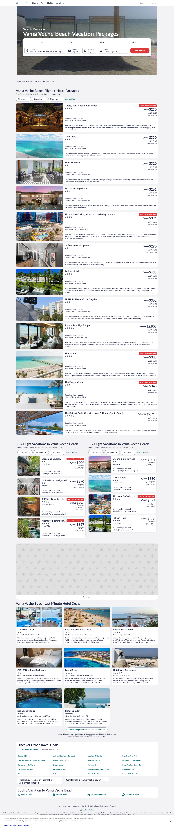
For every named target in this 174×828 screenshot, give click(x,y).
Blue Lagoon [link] (22, 774)
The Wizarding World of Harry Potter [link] (31, 760)
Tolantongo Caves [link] (59, 769)
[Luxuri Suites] (110, 146)
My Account (153, 3)
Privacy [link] (59, 806)
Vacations (60, 3)
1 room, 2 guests (110, 52)
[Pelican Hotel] (110, 282)
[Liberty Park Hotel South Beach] (110, 117)
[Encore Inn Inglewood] (110, 198)
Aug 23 (75, 52)
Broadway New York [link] (129, 756)
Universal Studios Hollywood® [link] (64, 756)
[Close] (170, 821)
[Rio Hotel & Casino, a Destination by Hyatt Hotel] (110, 226)
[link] (34, 794)
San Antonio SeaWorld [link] (26, 765)
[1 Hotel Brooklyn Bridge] (110, 336)
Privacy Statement (10, 825)
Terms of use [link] (66, 806)
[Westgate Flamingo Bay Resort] (63, 528)
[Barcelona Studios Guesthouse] (63, 466)
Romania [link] (38, 81)
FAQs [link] (82, 806)
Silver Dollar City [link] (94, 774)
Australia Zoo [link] (92, 765)
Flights (50, 3)
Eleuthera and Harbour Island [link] (98, 769)
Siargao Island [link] (58, 765)
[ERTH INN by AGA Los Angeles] (110, 309)
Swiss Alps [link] (57, 774)
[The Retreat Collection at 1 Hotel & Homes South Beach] (110, 423)
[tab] (40, 42)
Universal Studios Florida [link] (131, 760)
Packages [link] (30, 81)
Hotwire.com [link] (21, 81)
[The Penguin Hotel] (110, 394)
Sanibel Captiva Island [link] (61, 760)
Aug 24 (91, 52)
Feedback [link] (113, 806)
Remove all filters (70, 99)
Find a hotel (140, 51)
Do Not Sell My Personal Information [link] (97, 806)
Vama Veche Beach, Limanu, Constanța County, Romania (47, 52)
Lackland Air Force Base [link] (131, 774)
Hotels (35, 3)
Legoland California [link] (95, 756)
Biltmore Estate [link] (128, 769)
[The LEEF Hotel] (110, 172)
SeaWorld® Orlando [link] (25, 769)
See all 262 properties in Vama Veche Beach (87, 730)
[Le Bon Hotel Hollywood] (110, 255)
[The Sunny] (110, 364)
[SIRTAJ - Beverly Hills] (63, 506)
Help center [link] (75, 806)
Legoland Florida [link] (24, 756)
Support (143, 3)
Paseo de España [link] (94, 760)
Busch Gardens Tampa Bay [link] (131, 765)
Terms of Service (23, 825)
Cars (42, 3)
